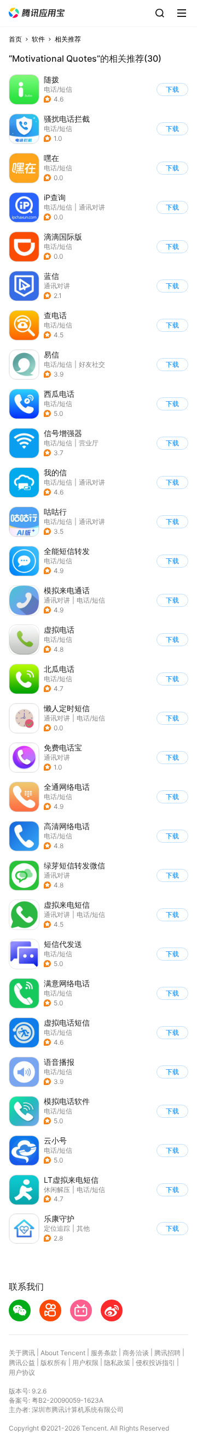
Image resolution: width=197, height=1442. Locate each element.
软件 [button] (38, 39)
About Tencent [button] (62, 1353)
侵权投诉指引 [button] (155, 1362)
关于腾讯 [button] (22, 1353)
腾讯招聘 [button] (167, 1353)
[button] (37, 13)
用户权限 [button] (85, 1362)
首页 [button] (15, 39)
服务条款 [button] (104, 1353)
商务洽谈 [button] (136, 1353)
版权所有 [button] (53, 1362)
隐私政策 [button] (117, 1362)
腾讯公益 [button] (22, 1362)
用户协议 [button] (22, 1372)
